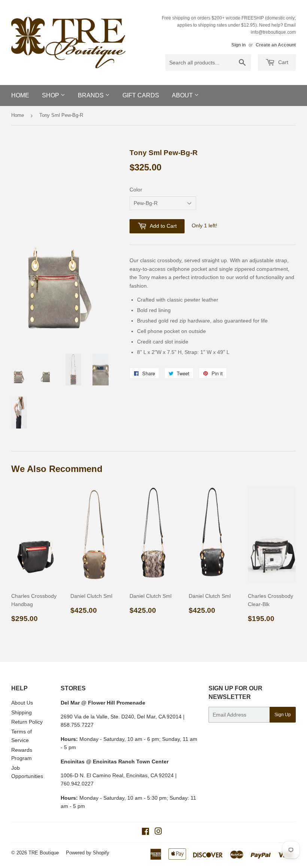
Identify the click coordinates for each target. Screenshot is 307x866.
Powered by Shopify (87, 853)
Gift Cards (140, 95)
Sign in (238, 45)
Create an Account (276, 45)
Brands (91, 95)
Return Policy (27, 722)
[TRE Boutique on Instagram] (158, 832)
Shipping (21, 712)
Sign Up (282, 714)
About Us (22, 703)
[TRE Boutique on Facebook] (145, 832)
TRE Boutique (43, 853)
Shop (51, 95)
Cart (282, 62)
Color (136, 190)
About (183, 95)
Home (20, 95)
